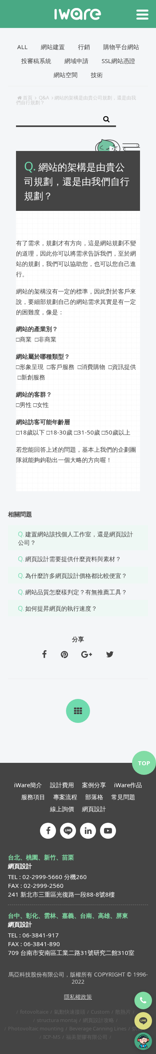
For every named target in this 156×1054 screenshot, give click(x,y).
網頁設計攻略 (98, 1020)
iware (78, 14)
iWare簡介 (28, 785)
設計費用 (62, 785)
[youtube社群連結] (108, 831)
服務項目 (33, 797)
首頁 (27, 97)
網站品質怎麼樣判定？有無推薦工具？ (76, 592)
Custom (100, 1011)
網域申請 (76, 61)
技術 (97, 75)
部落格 (94, 797)
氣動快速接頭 (69, 1011)
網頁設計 (94, 809)
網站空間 (66, 75)
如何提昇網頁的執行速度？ (61, 608)
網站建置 (53, 47)
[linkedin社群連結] (88, 831)
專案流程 (65, 797)
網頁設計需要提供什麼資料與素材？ (73, 559)
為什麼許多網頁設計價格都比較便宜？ (76, 576)
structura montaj (57, 1020)
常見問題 (123, 797)
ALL (22, 47)
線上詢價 (62, 809)
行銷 (84, 47)
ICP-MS (51, 1036)
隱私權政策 (78, 996)
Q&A (44, 97)
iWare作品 (128, 785)
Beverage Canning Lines (97, 1028)
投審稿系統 (36, 61)
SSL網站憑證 (118, 61)
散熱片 (123, 1011)
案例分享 (94, 785)
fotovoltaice (34, 1011)
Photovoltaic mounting (36, 1028)
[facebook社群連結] (48, 831)
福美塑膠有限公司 (87, 1036)
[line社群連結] (68, 831)
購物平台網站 (121, 47)
